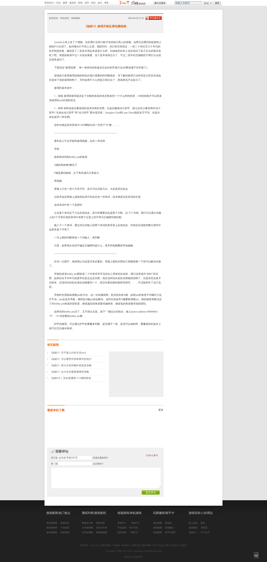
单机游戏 (64, 18)
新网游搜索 (101, 532)
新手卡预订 (170, 532)
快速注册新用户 (100, 458)
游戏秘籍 (75, 18)
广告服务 (116, 545)
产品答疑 (182, 545)
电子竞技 (134, 527)
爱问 (203, 523)
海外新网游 (51, 532)
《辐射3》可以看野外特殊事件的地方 (71, 359)
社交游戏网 (87, 532)
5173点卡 (205, 532)
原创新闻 (64, 532)
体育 (87, 2)
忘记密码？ (98, 463)
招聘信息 (136, 545)
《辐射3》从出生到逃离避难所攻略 (69, 371)
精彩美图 (157, 523)
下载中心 (134, 532)
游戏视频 (157, 527)
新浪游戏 (53, 18)
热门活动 (193, 523)
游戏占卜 (193, 532)
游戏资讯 (64, 523)
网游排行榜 (87, 523)
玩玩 (58, 2)
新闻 (80, 2)
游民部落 (122, 532)
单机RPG (122, 523)
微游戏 (72, 2)
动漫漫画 (193, 527)
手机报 (204, 527)
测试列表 (100, 523)
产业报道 (64, 527)
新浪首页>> (50, 2)
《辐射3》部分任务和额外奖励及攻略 (71, 365)
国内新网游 (51, 523)
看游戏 (168, 523)
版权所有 (138, 557)
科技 (93, 2)
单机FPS (135, 523)
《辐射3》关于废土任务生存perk (68, 352)
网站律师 (146, 545)
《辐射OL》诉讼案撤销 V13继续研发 (70, 378)
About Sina (95, 545)
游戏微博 (157, 532)
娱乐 (100, 2)
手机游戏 (122, 527)
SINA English (158, 545)
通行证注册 (171, 545)
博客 (106, 2)
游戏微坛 (169, 527)
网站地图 (106, 545)
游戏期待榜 (51, 527)
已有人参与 (152, 455)
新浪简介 (84, 545)
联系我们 (126, 545)
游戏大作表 (101, 527)
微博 (65, 2)
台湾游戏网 (87, 527)
